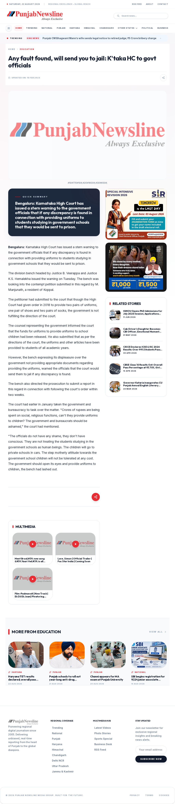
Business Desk (103, 744)
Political (147, 28)
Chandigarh (106, 28)
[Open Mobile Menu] (8, 28)
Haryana (75, 28)
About (149, 4)
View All (156, 631)
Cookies (164, 795)
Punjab (61, 28)
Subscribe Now (151, 759)
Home (18, 28)
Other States (126, 28)
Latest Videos (102, 727)
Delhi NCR (58, 760)
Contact (163, 4)
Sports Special (103, 738)
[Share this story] (163, 77)
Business (162, 28)
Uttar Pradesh (60, 766)
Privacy (135, 795)
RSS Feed (137, 4)
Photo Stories (102, 733)
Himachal (89, 28)
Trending (31, 28)
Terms (149, 795)
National (47, 28)
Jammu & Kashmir (63, 771)
